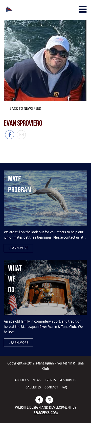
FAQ (64, 387)
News (37, 380)
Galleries (33, 387)
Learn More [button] (18, 248)
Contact (51, 387)
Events (50, 380)
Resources (67, 380)
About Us (22, 380)
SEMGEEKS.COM (46, 413)
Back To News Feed (25, 108)
